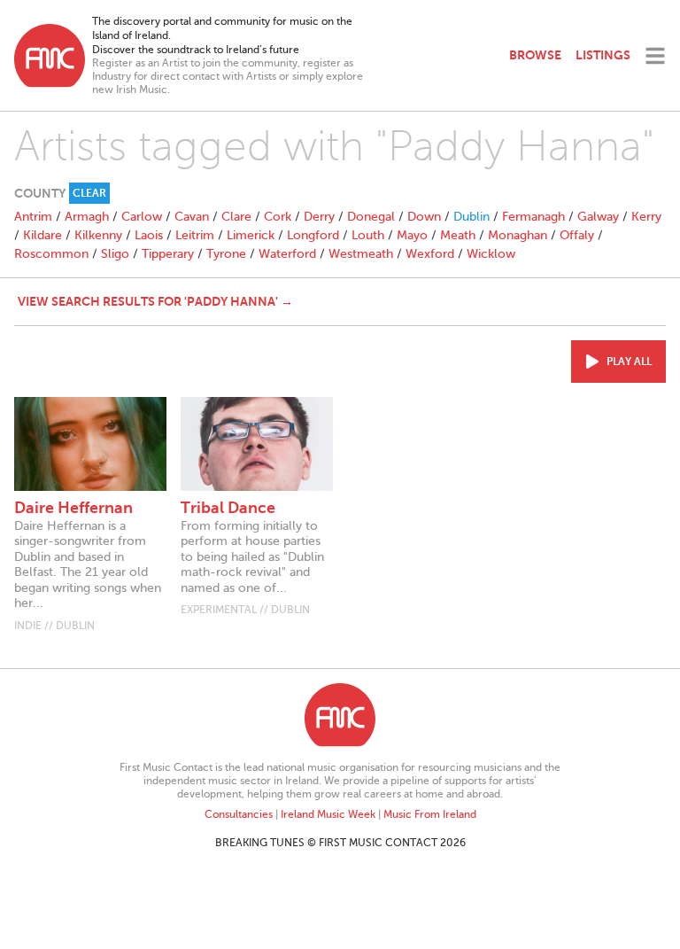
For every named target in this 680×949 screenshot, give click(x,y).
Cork (277, 216)
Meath (457, 235)
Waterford (287, 254)
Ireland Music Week (328, 814)
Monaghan (517, 235)
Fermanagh (533, 216)
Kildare (42, 235)
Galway (598, 216)
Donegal (371, 216)
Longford (313, 235)
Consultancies (239, 814)
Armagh (87, 216)
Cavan (191, 216)
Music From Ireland (429, 814)
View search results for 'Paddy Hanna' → (155, 301)
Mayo (412, 235)
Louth (368, 235)
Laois (149, 235)
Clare (236, 216)
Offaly (577, 235)
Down (424, 216)
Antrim (33, 216)
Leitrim (194, 235)
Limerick (250, 235)
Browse (535, 55)
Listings (603, 55)
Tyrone (226, 254)
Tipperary (168, 254)
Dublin (471, 216)
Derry (319, 216)
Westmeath (360, 254)
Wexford (430, 254)
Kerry (646, 216)
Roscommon (51, 254)
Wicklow (491, 254)
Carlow (141, 216)
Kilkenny (98, 235)
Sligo (115, 254)
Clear (89, 193)
